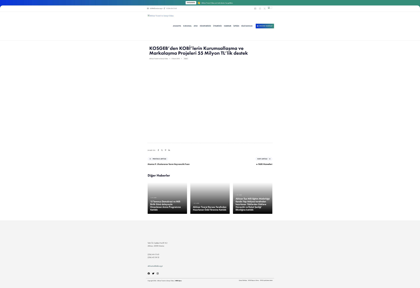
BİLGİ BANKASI (246, 26)
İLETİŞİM (236, 26)
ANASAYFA (177, 26)
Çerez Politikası (243, 280)
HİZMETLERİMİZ (205, 26)
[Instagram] (260, 9)
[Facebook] (149, 273)
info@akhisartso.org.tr (156, 8)
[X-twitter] (265, 9)
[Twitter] (153, 273)
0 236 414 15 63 (171, 8)
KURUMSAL (187, 26)
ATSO (196, 26)
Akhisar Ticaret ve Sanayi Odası (158, 59)
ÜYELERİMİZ (217, 26)
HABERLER (227, 26)
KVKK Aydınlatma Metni (266, 280)
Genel (185, 58)
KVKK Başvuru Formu (253, 280)
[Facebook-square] (255, 9)
